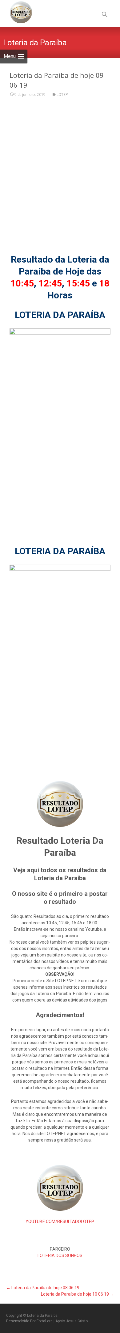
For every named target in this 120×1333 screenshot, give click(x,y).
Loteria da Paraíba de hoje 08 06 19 (42, 1287)
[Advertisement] (60, 179)
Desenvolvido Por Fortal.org (30, 1321)
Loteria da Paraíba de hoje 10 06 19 (77, 1294)
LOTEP (62, 95)
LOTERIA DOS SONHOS (60, 1255)
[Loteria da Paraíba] (16, 12)
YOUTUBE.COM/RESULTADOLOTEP (60, 1221)
